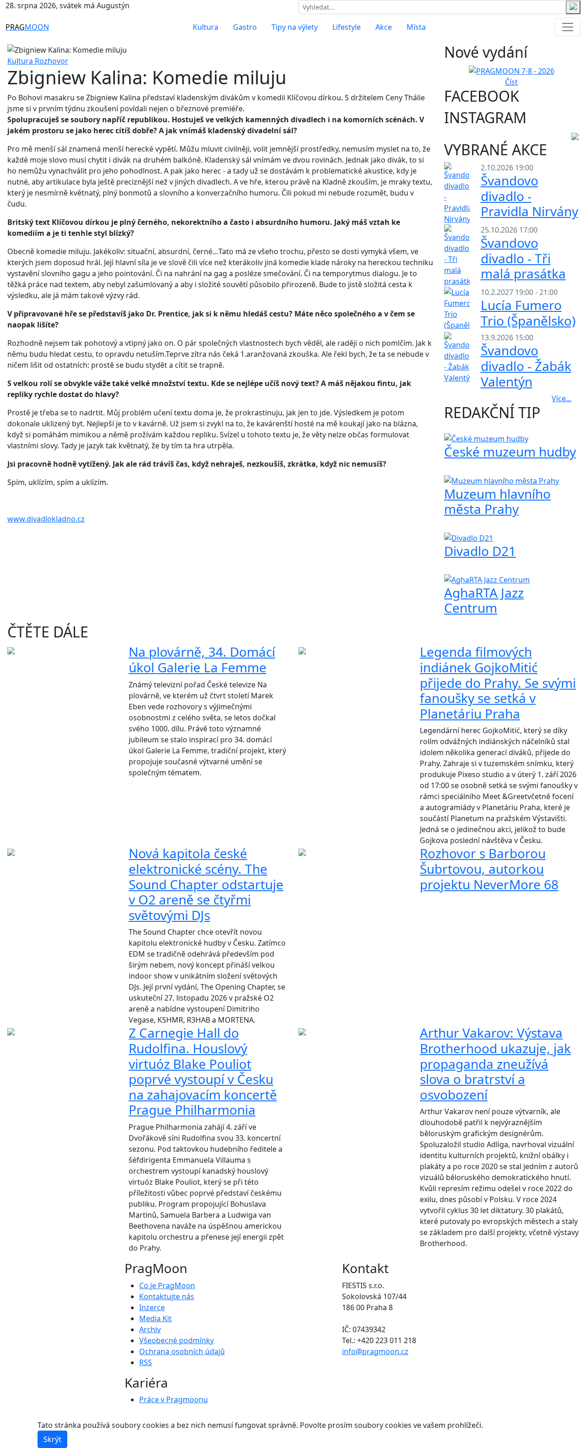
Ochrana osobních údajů (182, 1351)
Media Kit (155, 1318)
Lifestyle (346, 27)
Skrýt (52, 1439)
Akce (383, 27)
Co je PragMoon (167, 1285)
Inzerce (152, 1307)
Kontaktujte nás (166, 1296)
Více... (561, 398)
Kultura (205, 27)
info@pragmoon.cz (375, 1351)
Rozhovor (51, 61)
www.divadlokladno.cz (46, 519)
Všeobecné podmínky (176, 1340)
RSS (145, 1362)
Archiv (150, 1329)
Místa (416, 27)
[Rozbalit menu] (568, 27)
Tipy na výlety (294, 27)
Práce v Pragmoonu (173, 1399)
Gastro (245, 27)
